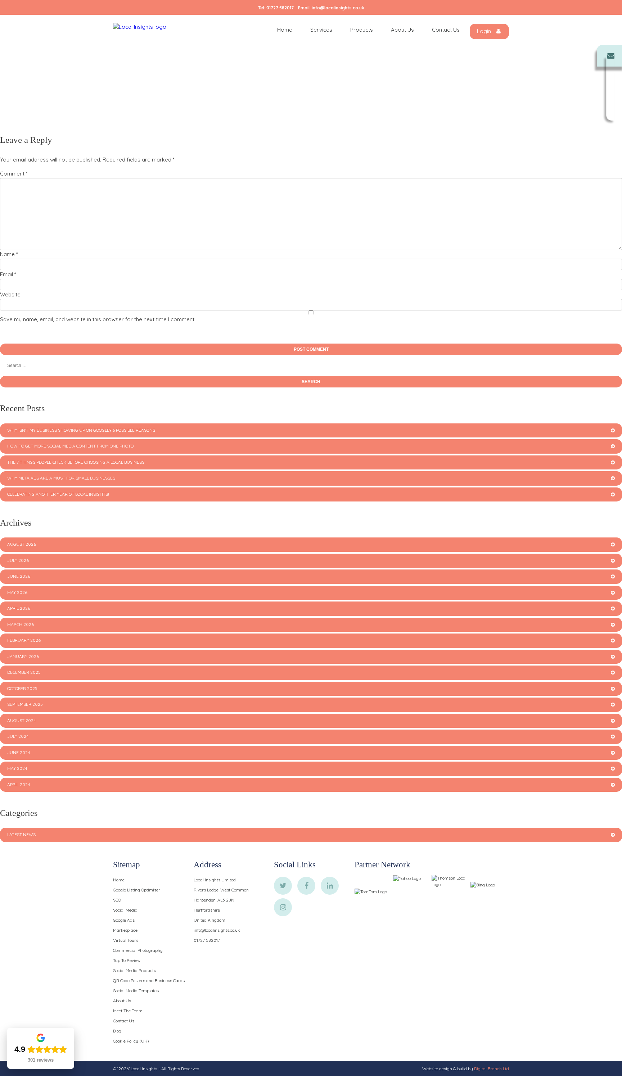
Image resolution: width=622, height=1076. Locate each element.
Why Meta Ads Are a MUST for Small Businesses (61, 478)
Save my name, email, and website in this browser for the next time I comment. (97, 319)
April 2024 (18, 784)
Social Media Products (134, 970)
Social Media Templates (136, 990)
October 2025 (22, 688)
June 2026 (18, 576)
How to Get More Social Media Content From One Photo (70, 446)
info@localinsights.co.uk (338, 7)
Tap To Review (126, 960)
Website (10, 294)
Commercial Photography (138, 950)
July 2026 (18, 560)
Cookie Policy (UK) (131, 1041)
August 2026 (21, 544)
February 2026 (24, 640)
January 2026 (23, 656)
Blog (117, 1031)
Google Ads (124, 920)
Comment (14, 173)
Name (9, 254)
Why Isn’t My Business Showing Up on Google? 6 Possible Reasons (81, 430)
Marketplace (125, 930)
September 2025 (25, 704)
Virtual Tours (125, 940)
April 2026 (18, 608)
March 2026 (20, 624)
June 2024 (18, 752)
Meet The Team (128, 1010)
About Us (402, 29)
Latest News (21, 834)
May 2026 (17, 592)
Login (484, 31)
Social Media (125, 910)
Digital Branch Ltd (491, 1068)
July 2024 (17, 736)
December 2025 (24, 672)
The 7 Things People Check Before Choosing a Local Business (75, 462)
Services (321, 29)
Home (284, 29)
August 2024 (21, 720)
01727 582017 (280, 7)
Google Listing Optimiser (136, 890)
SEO (117, 900)
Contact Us (446, 29)
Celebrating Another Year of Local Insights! (58, 494)
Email (8, 274)
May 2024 (17, 768)
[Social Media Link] (283, 886)
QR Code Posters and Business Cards (149, 980)
